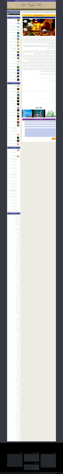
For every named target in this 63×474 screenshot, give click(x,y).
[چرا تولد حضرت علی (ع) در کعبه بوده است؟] (18, 33)
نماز (19, 427)
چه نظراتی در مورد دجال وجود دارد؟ (13, 180)
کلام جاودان (51, 9)
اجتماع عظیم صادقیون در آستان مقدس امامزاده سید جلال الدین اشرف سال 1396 (12, 174)
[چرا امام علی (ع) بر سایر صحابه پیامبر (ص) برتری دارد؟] (39, 115)
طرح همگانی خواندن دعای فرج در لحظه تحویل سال (12, 197)
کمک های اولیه (18, 392)
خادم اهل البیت (53, 17)
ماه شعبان (19, 399)
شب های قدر (19, 347)
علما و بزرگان (19, 368)
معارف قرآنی (19, 413)
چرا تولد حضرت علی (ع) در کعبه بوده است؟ (13, 32)
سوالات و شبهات (18, 344)
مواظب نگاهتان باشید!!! (14, 209)
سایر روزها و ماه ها (18, 340)
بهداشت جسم (19, 271)
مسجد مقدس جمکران (18, 410)
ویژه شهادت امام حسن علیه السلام (13, 100)
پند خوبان (19, 278)
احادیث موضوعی (18, 225)
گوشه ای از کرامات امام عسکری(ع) (13, 57)
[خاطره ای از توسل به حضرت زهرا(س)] (18, 153)
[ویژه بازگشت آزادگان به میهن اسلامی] (18, 92)
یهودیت (19, 440)
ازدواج (19, 235)
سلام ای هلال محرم (14, 109)
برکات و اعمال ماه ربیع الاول (14, 94)
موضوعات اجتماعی (18, 424)
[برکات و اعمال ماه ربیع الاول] (18, 95)
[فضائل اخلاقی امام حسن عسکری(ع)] (18, 67)
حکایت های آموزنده (18, 308)
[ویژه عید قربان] (18, 135)
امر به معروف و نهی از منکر (17, 264)
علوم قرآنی (19, 371)
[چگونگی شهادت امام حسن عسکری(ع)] (18, 80)
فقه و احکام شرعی (18, 382)
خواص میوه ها (18, 322)
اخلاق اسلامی (18, 228)
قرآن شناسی (19, 385)
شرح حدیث (19, 351)
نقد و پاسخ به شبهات (18, 426)
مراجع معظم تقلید (18, 406)
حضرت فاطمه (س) (18, 302)
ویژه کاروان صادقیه (18, 437)
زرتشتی (19, 337)
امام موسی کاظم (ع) (18, 263)
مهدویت (44, 9)
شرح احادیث (19, 350)
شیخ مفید (19, 357)
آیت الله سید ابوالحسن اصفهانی (17, 219)
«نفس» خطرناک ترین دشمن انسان (13, 186)
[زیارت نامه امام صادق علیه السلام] (18, 163)
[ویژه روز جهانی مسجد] (18, 107)
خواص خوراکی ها (18, 319)
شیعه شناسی (19, 358)
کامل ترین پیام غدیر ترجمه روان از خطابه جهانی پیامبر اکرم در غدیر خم (12, 128)
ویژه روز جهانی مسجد (14, 106)
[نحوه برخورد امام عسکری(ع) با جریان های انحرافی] (18, 70)
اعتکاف (19, 245)
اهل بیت (19, 270)
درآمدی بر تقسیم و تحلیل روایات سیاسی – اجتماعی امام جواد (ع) (13, 48)
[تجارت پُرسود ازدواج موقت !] (18, 156)
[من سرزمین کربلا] (18, 119)
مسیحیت (19, 412)
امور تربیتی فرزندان (18, 266)
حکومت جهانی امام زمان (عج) (17, 312)
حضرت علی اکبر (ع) (18, 301)
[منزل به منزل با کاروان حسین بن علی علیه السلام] (18, 113)
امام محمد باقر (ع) (18, 260)
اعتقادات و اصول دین (18, 243)
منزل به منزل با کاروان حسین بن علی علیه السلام (12, 112)
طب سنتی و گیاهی (18, 361)
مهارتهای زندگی (18, 419)
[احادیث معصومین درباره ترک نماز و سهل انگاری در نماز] (18, 178)
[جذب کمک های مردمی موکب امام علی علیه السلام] (18, 169)
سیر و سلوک (19, 346)
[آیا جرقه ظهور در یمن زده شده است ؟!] (18, 204)
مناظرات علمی (18, 416)
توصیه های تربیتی (18, 287)
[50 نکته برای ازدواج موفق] (18, 172)
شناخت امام (19, 354)
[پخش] (18, 14)
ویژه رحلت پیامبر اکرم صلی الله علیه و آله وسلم (12, 97)
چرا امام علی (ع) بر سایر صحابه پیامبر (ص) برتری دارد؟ (38, 116)
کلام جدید (19, 391)
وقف (19, 431)
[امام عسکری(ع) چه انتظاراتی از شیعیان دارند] (18, 52)
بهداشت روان (19, 273)
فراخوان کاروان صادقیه (40, 0)
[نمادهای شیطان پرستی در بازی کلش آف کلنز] (18, 150)
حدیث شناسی (19, 294)
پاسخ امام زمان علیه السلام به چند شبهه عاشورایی (12, 115)
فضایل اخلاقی (18, 378)
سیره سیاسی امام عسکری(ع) (14, 60)
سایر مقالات (19, 343)
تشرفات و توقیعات (18, 284)
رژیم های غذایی (18, 330)
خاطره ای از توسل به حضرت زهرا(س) (13, 152)
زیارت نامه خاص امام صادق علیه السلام (45, 0)
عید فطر (19, 374)
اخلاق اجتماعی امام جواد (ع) (14, 35)
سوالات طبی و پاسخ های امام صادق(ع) (13, 183)
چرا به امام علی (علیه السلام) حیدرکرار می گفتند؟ (12, 29)
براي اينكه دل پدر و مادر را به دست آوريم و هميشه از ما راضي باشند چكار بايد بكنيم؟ (12, 159)
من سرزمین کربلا (15, 118)
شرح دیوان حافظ (18, 353)
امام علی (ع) (19, 257)
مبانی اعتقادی (19, 402)
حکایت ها (26, 9)
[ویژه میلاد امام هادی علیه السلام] (18, 132)
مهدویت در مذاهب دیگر (18, 423)
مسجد (19, 409)
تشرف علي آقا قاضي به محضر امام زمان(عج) (12, 193)
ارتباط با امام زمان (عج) (18, 232)
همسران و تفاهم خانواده (18, 430)
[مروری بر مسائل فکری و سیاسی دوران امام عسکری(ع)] (18, 73)
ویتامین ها (19, 434)
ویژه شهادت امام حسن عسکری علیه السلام (12, 88)
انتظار (19, 267)
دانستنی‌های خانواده (18, 325)
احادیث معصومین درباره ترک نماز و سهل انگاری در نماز (12, 177)
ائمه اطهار (48, 9)
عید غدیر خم (19, 372)
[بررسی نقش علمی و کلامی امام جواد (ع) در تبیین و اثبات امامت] (18, 42)
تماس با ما (37, 0)
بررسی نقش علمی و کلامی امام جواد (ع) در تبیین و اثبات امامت (12, 42)
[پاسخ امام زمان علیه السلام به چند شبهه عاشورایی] (18, 116)
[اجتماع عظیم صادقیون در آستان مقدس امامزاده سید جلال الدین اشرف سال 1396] (18, 175)
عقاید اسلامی (19, 367)
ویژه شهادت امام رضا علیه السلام (13, 103)
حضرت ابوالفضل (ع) (18, 295)
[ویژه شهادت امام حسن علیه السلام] (18, 101)
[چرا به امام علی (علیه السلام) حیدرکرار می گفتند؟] (18, 30)
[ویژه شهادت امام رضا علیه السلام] (18, 104)
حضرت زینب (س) (18, 299)
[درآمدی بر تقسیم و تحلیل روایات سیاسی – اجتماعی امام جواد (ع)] (18, 49)
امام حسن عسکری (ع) (18, 250)
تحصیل (19, 280)
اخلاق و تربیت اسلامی (31, 9)
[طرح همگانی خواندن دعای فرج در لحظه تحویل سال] (18, 197)
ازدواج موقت (19, 236)
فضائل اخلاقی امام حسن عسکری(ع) (13, 66)
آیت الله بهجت (18, 218)
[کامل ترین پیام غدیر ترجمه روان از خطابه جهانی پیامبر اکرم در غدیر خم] (18, 128)
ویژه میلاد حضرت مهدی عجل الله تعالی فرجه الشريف (12, 140)
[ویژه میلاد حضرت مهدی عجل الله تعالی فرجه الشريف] (18, 141)
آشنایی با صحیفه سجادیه (18, 215)
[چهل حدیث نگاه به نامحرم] (18, 201)
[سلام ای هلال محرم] (18, 110)
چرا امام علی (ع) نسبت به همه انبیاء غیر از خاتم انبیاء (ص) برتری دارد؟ (50, 116)
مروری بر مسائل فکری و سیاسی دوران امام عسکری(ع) (13, 73)
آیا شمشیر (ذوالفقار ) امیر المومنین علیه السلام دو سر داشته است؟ (27, 116)
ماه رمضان (19, 398)
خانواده (22, 9)
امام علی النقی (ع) (18, 259)
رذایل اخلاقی (19, 329)
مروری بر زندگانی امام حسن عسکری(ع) (13, 63)
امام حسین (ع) (18, 252)
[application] (14, 14)
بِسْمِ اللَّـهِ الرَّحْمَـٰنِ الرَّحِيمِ (54, 0)
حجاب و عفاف (18, 291)
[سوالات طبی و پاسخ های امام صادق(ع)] (18, 184)
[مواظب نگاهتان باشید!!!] (18, 210)
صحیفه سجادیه (18, 360)
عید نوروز (19, 375)
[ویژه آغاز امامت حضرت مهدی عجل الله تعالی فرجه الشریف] (18, 86)
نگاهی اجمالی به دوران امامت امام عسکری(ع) (12, 54)
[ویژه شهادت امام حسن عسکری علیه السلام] (18, 89)
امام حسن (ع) (19, 249)
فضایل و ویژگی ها (18, 381)
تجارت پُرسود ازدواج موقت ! (14, 155)
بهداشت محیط (18, 274)
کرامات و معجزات (18, 388)
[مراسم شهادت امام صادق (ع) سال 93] (18, 166)
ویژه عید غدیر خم (15, 124)
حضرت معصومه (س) (18, 305)
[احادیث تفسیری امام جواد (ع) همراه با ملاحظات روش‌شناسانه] (18, 45)
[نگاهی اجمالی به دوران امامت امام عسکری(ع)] (18, 55)
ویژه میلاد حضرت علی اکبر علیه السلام (13, 143)
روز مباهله (19, 333)
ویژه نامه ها (19, 438)
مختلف (19, 403)
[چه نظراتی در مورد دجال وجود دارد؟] (18, 181)
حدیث (41, 9)
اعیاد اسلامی (19, 246)
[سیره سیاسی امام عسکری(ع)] (18, 61)
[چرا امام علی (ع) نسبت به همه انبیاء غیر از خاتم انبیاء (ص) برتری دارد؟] (50, 115)
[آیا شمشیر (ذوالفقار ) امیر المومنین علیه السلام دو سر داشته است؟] (27, 115)
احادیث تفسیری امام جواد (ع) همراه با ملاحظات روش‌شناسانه (12, 45)
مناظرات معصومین (18, 417)
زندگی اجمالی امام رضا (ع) (38, 15)
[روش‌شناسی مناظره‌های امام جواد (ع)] (18, 39)
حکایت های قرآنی (18, 309)
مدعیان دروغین (18, 405)
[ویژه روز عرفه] (18, 138)
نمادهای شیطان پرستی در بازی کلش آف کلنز (12, 149)
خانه (54, 9)
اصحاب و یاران (18, 239)
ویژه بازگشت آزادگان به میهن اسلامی (13, 91)
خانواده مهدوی (18, 318)
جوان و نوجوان (18, 288)
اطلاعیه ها (19, 242)
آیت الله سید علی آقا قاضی (17, 221)
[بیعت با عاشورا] (18, 122)
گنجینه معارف (18, 395)
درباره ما (49, 0)
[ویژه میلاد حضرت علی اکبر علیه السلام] (18, 144)
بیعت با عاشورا (15, 121)
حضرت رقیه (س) (18, 298)
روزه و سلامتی (18, 336)
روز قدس (19, 332)
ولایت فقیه (19, 433)
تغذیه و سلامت (18, 285)
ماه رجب (19, 396)
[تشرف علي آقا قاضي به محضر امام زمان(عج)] (18, 194)
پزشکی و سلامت (18, 9)
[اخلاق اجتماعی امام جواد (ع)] (18, 36)
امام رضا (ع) (47, 17)
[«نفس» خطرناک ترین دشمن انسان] (18, 187)
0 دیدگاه (38, 17)
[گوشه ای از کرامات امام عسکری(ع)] (18, 58)
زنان (19, 339)
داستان (19, 323)
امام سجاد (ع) (18, 256)
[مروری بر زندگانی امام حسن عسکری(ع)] (18, 64)
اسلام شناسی (37, 9)
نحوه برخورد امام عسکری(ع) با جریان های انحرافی (12, 69)
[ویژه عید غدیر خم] (18, 125)
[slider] (9, 14)
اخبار (19, 226)
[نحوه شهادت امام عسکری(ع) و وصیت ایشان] (18, 77)
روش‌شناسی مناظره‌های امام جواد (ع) (13, 38)
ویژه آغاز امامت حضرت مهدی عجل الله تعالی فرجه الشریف (12, 85)
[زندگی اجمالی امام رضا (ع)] (39, 27)
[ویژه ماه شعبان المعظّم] (18, 207)
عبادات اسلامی (18, 364)
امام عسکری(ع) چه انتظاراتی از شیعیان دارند (12, 51)
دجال (19, 326)
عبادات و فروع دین (18, 365)
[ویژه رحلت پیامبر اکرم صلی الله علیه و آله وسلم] (18, 98)
